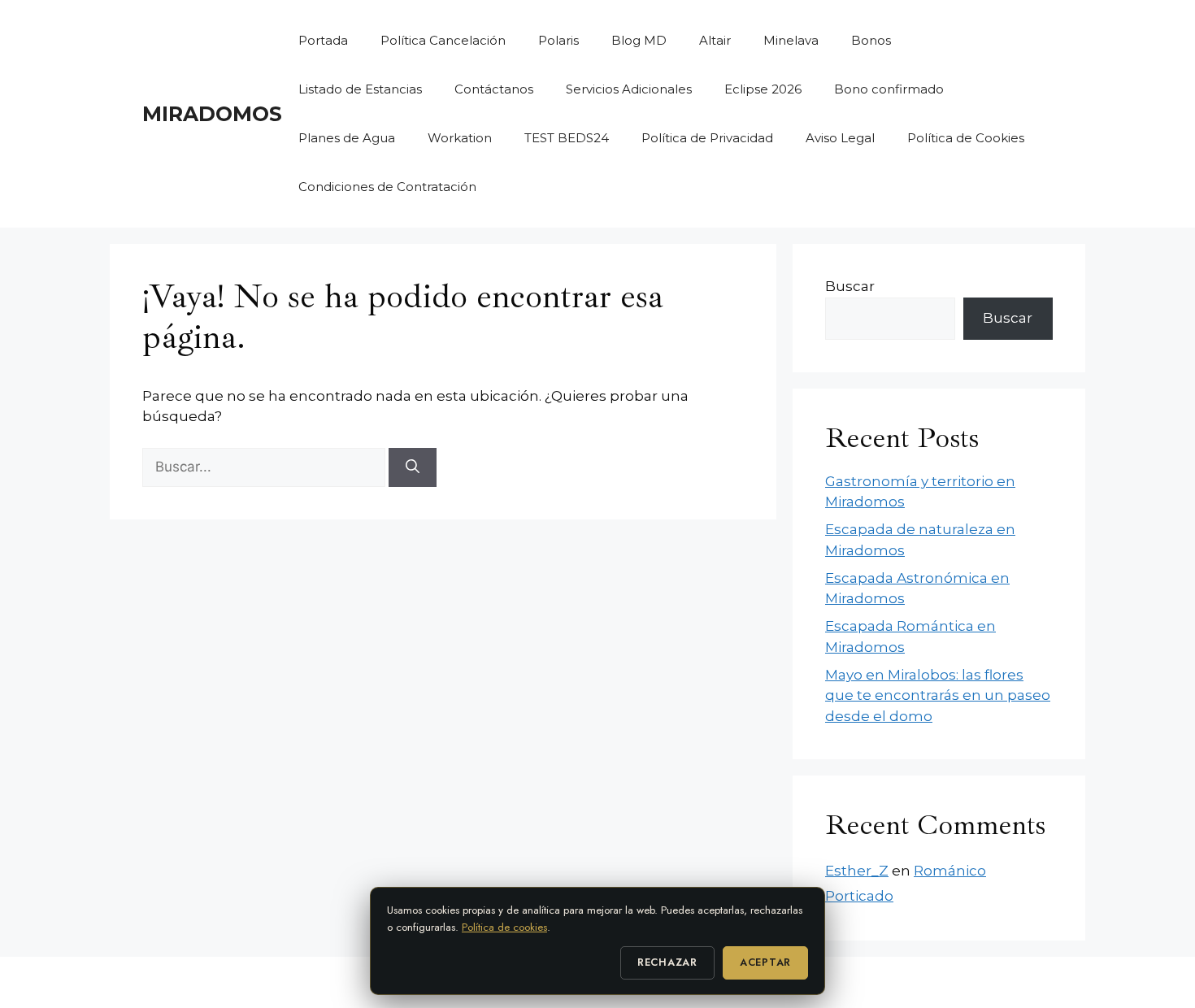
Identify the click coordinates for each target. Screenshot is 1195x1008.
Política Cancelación (443, 40)
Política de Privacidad (707, 138)
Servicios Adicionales (629, 89)
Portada (323, 40)
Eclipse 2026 (763, 89)
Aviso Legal (840, 138)
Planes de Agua (346, 138)
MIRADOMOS (212, 114)
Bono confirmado (889, 89)
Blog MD (639, 40)
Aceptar (765, 962)
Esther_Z (857, 870)
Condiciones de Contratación (387, 186)
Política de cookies (504, 927)
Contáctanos (493, 89)
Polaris (558, 40)
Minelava (791, 40)
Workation (460, 138)
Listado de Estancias (360, 89)
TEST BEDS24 (566, 138)
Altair (715, 40)
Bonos (871, 40)
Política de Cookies (965, 138)
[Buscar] (413, 467)
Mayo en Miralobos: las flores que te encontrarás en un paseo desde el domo (937, 695)
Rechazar (667, 962)
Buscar (850, 286)
